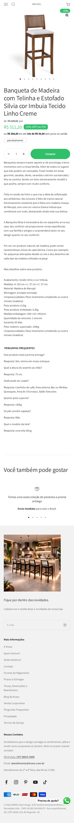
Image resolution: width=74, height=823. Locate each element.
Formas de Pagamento (16, 673)
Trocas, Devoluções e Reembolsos (15, 688)
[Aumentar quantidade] (23, 154)
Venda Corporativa (14, 703)
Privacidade (10, 716)
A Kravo (8, 646)
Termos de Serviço (14, 722)
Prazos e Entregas (14, 679)
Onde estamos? (12, 659)
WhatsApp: (19, 757)
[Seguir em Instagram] (16, 782)
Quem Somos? (12, 653)
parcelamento (15, 140)
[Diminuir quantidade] (8, 154)
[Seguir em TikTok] (45, 782)
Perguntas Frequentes (16, 709)
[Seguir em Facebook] (6, 782)
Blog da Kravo (11, 696)
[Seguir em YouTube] (35, 782)
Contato (8, 666)
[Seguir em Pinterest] (25, 782)
